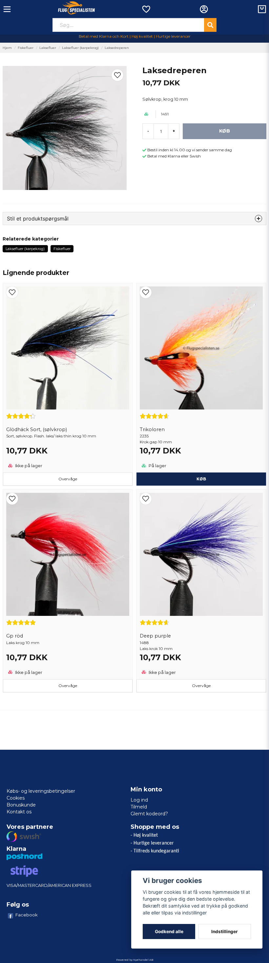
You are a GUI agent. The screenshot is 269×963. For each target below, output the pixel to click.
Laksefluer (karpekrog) (80, 48)
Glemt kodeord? (149, 814)
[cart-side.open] (262, 9)
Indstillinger (224, 931)
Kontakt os (19, 812)
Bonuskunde (21, 805)
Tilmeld (139, 807)
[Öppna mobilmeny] (7, 9)
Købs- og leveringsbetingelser (41, 791)
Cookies (16, 798)
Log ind (139, 800)
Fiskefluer (25, 48)
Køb (201, 478)
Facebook (26, 914)
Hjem (7, 48)
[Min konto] (204, 9)
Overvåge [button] (67, 478)
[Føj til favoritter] (146, 9)
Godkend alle (169, 931)
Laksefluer (47, 48)
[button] (117, 75)
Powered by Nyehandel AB (134, 959)
